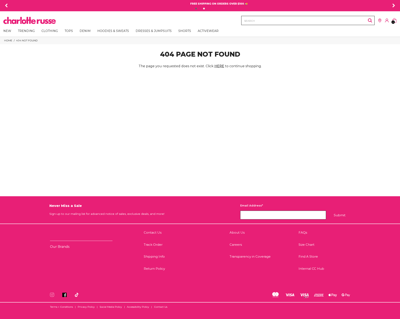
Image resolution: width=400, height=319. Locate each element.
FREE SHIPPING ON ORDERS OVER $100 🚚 (200, 3)
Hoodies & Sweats (113, 31)
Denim (85, 31)
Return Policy (154, 269)
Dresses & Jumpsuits (154, 31)
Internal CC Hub (311, 269)
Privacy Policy (86, 306)
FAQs (303, 232)
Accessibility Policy (138, 306)
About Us (237, 232)
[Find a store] (380, 20)
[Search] (370, 20)
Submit (339, 215)
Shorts (184, 31)
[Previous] (6, 6)
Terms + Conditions (61, 306)
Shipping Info (154, 256)
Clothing (49, 31)
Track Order (153, 245)
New (7, 31)
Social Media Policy (111, 306)
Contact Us (152, 232)
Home (8, 40)
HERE (219, 66)
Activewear (208, 31)
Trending (26, 31)
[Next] (394, 6)
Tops (69, 31)
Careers (236, 245)
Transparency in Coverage (250, 256)
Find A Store (308, 256)
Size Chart (306, 245)
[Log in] (387, 20)
